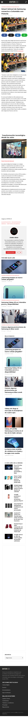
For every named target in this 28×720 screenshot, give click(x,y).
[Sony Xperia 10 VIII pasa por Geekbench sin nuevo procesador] (9, 505)
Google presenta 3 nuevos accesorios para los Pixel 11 (18, 498)
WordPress (4, 713)
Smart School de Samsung (7, 161)
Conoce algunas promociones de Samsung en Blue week (13, 328)
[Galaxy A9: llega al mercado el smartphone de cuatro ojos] (14, 402)
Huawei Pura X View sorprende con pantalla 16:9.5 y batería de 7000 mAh (18, 527)
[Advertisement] (14, 598)
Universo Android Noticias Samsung (10, 6)
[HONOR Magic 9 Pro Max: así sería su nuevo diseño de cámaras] (9, 487)
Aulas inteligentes (6, 222)
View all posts (10, 252)
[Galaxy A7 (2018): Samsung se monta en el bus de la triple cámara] (14, 422)
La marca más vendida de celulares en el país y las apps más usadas (13, 451)
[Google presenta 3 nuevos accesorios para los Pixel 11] (9, 496)
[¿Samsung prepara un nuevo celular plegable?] (14, 267)
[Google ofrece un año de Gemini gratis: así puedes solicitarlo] (9, 536)
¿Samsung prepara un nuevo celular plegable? (11, 278)
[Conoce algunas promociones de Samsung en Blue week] (14, 316)
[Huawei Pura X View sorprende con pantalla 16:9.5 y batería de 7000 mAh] (9, 525)
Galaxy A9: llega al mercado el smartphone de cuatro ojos (14, 411)
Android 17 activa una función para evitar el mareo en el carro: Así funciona (18, 517)
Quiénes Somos (6, 698)
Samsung (3, 223)
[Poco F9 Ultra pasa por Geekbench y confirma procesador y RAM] (9, 467)
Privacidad (4, 705)
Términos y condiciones (8, 702)
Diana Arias (10, 15)
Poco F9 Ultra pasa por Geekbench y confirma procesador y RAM (18, 469)
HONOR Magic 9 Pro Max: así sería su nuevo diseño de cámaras (18, 488)
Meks (16, 712)
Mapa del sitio (5, 707)
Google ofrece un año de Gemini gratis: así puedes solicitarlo (18, 538)
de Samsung (20, 51)
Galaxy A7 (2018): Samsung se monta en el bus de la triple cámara (14, 431)
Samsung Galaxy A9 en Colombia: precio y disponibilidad (13, 303)
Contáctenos (5, 700)
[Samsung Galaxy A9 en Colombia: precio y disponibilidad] (14, 291)
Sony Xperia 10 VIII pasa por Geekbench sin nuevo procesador (18, 507)
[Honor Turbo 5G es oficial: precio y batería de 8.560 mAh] (9, 478)
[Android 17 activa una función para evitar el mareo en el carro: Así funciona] (9, 514)
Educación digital (16, 222)
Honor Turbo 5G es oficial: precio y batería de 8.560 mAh (18, 479)
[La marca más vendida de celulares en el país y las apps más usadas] (14, 442)
